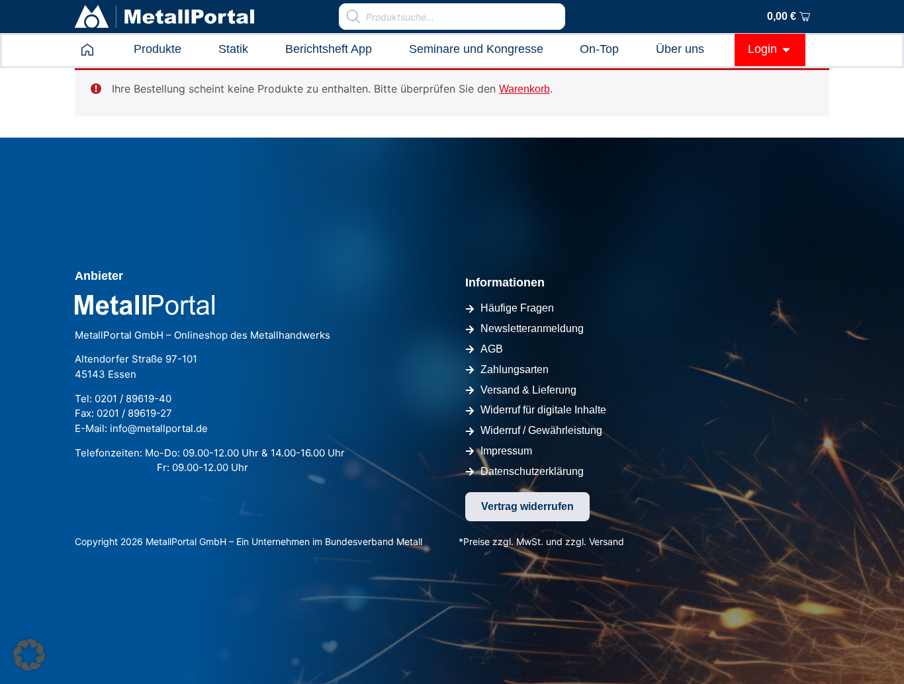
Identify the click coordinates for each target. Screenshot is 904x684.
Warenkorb (524, 89)
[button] (29, 655)
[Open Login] (786, 49)
